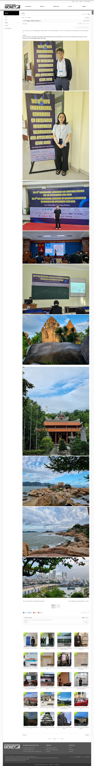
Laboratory (72, 745)
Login (77, 1)
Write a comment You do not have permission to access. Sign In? (40, 620)
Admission (48, 745)
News (6, 19)
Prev (50, 738)
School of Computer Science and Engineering (32, 751)
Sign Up (81, 1)
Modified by (75, 756)
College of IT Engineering (28, 749)
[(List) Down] (83, 27)
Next (62, 738)
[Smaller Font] (79, 27)
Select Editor (85, 617)
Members (71, 751)
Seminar (6, 25)
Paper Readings (8, 28)
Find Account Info (87, 1)
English (73, 1)
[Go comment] (85, 27)
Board (6, 13)
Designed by (84, 756)
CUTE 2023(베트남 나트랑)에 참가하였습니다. (32, 20)
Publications (71, 749)
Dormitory (48, 751)
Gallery (6, 22)
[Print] (87, 27)
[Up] (81, 27)
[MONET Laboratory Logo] (12, 6)
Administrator (25, 23)
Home (70, 747)
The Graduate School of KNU (29, 747)
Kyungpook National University (30, 745)
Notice (6, 16)
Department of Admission (51, 747)
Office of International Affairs (52, 749)
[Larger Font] (77, 27)
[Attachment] (89, 27)
